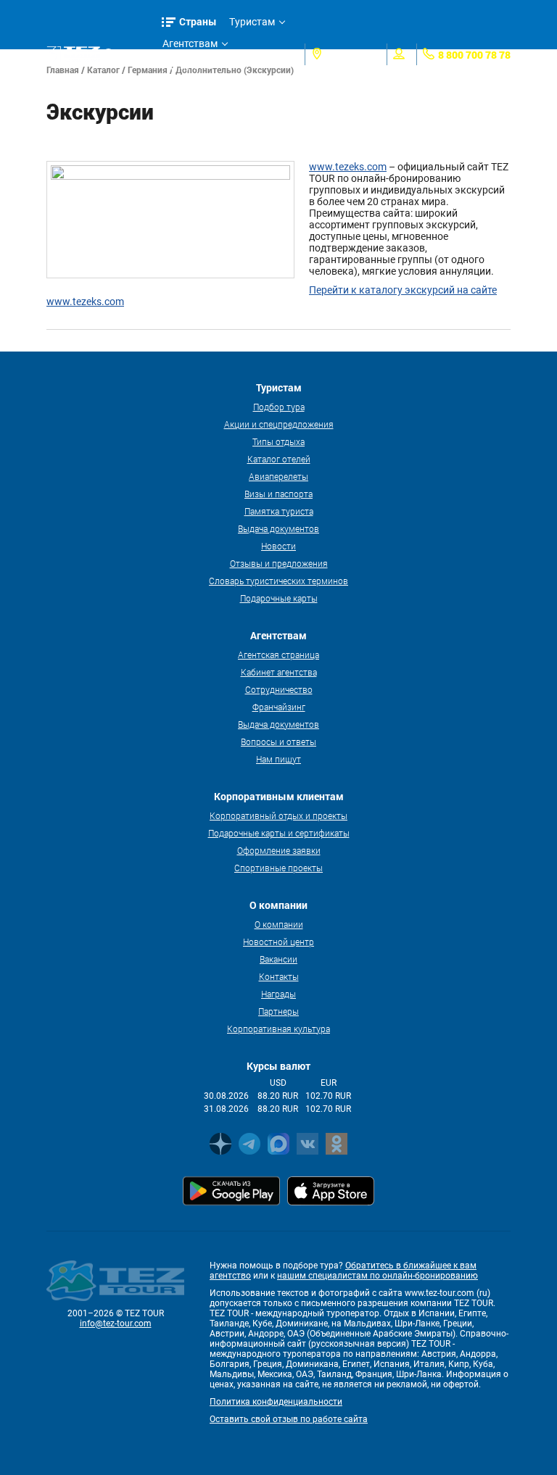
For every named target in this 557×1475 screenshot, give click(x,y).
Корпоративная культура (278, 1028)
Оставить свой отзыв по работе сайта (289, 1419)
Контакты (279, 976)
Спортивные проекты (278, 867)
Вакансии (278, 959)
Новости (278, 546)
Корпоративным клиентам (202, 89)
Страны (198, 21)
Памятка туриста (278, 511)
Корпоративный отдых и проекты (278, 815)
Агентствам (190, 43)
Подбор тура (279, 406)
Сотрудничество (279, 689)
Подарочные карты (279, 598)
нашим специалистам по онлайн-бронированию (377, 1276)
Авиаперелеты (278, 476)
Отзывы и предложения (279, 563)
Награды (278, 994)
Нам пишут (278, 759)
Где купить (187, 65)
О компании (279, 924)
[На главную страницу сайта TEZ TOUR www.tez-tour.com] (73, 54)
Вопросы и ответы (278, 741)
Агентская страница (278, 654)
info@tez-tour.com (116, 1323)
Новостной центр (278, 941)
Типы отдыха (278, 441)
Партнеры (278, 1011)
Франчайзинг (278, 706)
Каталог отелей (278, 459)
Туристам (252, 22)
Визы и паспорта (278, 493)
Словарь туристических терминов (278, 580)
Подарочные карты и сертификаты (279, 833)
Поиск (132, 54)
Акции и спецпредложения (279, 424)
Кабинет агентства (279, 672)
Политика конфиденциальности (276, 1402)
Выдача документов (278, 528)
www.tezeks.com (348, 167)
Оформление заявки (279, 850)
